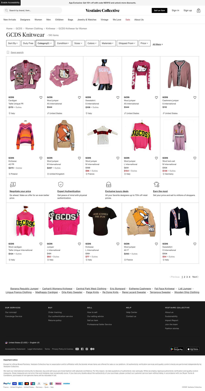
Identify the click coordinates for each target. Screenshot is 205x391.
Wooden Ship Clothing (186, 292)
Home (9, 28)
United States (29, 387)
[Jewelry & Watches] (98, 20)
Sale (128, 19)
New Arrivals (9, 19)
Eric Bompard (117, 288)
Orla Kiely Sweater (72, 292)
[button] (199, 10)
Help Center (131, 312)
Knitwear (50, 28)
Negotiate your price (20, 191)
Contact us (131, 316)
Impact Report (171, 320)
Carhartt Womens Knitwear (57, 288)
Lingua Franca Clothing (19, 292)
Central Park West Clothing (91, 288)
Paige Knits (92, 292)
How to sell (92, 312)
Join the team (171, 324)
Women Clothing (34, 28)
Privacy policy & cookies (62, 349)
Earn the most (160, 191)
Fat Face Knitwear (165, 288)
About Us (139, 19)
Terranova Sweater (160, 292)
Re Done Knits (110, 292)
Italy (52, 387)
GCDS (19, 28)
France (6, 387)
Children (59, 19)
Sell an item (159, 10)
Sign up (188, 10)
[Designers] (32, 20)
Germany (39, 387)
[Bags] (75, 20)
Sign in (175, 10)
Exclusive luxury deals (116, 191)
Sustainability (171, 316)
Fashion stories (172, 328)
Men (48, 19)
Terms (47, 349)
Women (38, 19)
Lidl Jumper (184, 288)
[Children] (66, 20)
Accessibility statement (15, 349)
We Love (117, 19)
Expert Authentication (68, 191)
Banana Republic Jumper (24, 288)
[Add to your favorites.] (41, 97)
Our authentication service (60, 316)
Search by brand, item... (20, 10)
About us (169, 312)
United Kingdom (16, 387)
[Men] (53, 20)
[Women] (44, 20)
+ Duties (17, 107)
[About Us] (146, 20)
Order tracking (55, 312)
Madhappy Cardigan (46, 292)
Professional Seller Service (99, 324)
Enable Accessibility (10, 2)
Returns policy (54, 320)
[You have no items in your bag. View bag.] (199, 10)
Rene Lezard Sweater (134, 292)
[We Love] (123, 20)
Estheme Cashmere (140, 288)
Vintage (104, 19)
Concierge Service (13, 316)
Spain (46, 387)
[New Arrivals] (18, 20)
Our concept (11, 312)
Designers (25, 19)
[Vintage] (110, 20)
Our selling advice (95, 316)
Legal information (34, 349)
